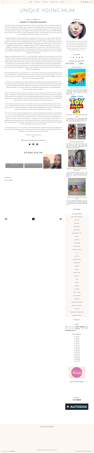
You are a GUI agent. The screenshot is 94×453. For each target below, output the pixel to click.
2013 (76, 359)
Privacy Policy (53, 449)
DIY (77, 252)
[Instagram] (75, 400)
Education (76, 272)
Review (77, 308)
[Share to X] (29, 144)
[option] (14, 161)
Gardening (73, 327)
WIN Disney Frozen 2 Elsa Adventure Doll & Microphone (77, 169)
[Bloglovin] (77, 400)
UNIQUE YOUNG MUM (47, 10)
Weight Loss (77, 315)
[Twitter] (74, 400)
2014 (76, 357)
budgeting (68, 330)
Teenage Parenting (33, 140)
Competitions (54, 1)
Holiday (77, 298)
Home (30, 1)
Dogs (77, 269)
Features (45, 1)
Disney (77, 266)
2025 (77, 338)
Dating (77, 256)
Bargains (77, 226)
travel (73, 330)
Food (77, 282)
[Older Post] (60, 219)
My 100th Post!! (14, 164)
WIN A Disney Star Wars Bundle (77, 142)
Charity (77, 239)
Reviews (62, 1)
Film (76, 279)
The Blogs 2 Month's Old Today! (33, 164)
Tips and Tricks (69, 328)
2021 (77, 345)
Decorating (77, 259)
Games (77, 285)
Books (77, 236)
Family (77, 275)
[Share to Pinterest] (37, 144)
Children (77, 243)
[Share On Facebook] (33, 144)
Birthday (77, 229)
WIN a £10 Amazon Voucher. (77, 88)
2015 (76, 355)
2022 (77, 343)
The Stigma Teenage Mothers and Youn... (52, 165)
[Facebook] (73, 400)
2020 (76, 347)
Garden (76, 289)
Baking (77, 223)
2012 (76, 361)
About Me (37, 1)
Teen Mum (25, 140)
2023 (77, 341)
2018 (76, 350)
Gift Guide (76, 292)
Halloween (77, 295)
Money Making (77, 305)
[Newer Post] (6, 219)
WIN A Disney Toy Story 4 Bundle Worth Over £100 (76, 115)
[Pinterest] (78, 400)
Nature (86, 327)
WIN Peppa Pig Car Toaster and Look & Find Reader (77, 197)
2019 (76, 348)
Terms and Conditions (42, 449)
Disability (76, 262)
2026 (77, 336)
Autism (77, 220)
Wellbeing (77, 328)
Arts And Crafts (77, 216)
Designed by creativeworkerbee (84, 451)
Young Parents (41, 140)
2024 (77, 340)
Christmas (76, 246)
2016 (76, 354)
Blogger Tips (76, 233)
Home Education (76, 302)
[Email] (80, 400)
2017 (76, 352)
